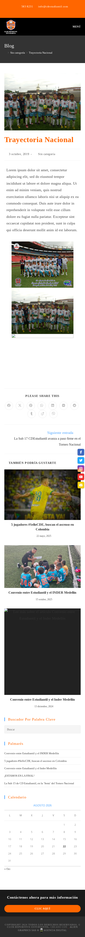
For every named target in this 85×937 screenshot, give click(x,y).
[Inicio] (5, 52)
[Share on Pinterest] (31, 406)
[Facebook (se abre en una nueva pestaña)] (43, 11)
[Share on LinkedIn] (52, 406)
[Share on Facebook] (9, 406)
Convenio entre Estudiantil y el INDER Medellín (42, 592)
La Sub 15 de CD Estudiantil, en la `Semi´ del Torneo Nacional (39, 783)
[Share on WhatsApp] (42, 406)
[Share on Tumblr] (31, 414)
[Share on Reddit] (74, 406)
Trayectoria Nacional (40, 52)
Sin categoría (46, 154)
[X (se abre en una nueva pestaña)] (38, 11)
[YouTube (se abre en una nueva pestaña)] (47, 11)
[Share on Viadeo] (42, 414)
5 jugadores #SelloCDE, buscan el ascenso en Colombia (42, 527)
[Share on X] (20, 406)
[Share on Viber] (53, 414)
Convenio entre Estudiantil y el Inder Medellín (42, 699)
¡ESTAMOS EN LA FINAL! (19, 775)
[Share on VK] (63, 406)
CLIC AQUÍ (42, 908)
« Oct (7, 868)
